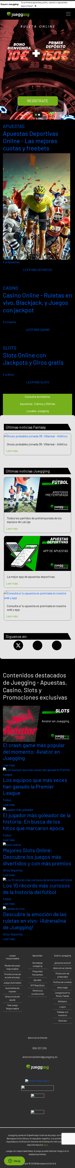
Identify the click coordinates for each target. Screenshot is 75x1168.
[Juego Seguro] (37, 1081)
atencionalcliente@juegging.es (40, 1056)
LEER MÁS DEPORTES (37, 269)
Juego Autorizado (12, 982)
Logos (62, 1006)
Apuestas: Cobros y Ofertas (37, 404)
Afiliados (62, 1001)
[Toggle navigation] (68, 14)
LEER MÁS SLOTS (37, 382)
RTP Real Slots (37, 985)
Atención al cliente (62, 968)
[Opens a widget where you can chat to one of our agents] (14, 1161)
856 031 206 (39, 1048)
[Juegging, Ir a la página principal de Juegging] (23, 14)
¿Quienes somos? (62, 963)
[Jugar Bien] (37, 1088)
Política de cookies (62, 982)
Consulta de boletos (37, 396)
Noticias (62, 1020)
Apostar (37, 980)
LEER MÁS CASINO (38, 329)
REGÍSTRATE (37, 101)
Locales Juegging (37, 411)
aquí (46, 1145)
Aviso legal (62, 987)
